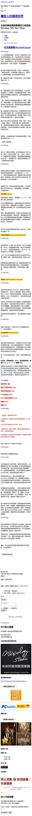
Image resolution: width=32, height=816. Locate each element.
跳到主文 (3, 21)
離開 (10, 812)
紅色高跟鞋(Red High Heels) (17, 47)
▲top (2, 596)
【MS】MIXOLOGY (18, 593)
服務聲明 (19, 789)
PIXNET (8, 787)
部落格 (6, 38)
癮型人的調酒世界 (12, 16)
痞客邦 (12, 586)
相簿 (5, 35)
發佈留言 (3, 610)
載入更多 (3, 599)
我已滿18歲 (4, 812)
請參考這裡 (8, 554)
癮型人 (3, 576)
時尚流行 (14, 591)
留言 (16, 586)
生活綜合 (15, 32)
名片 (5, 40)
